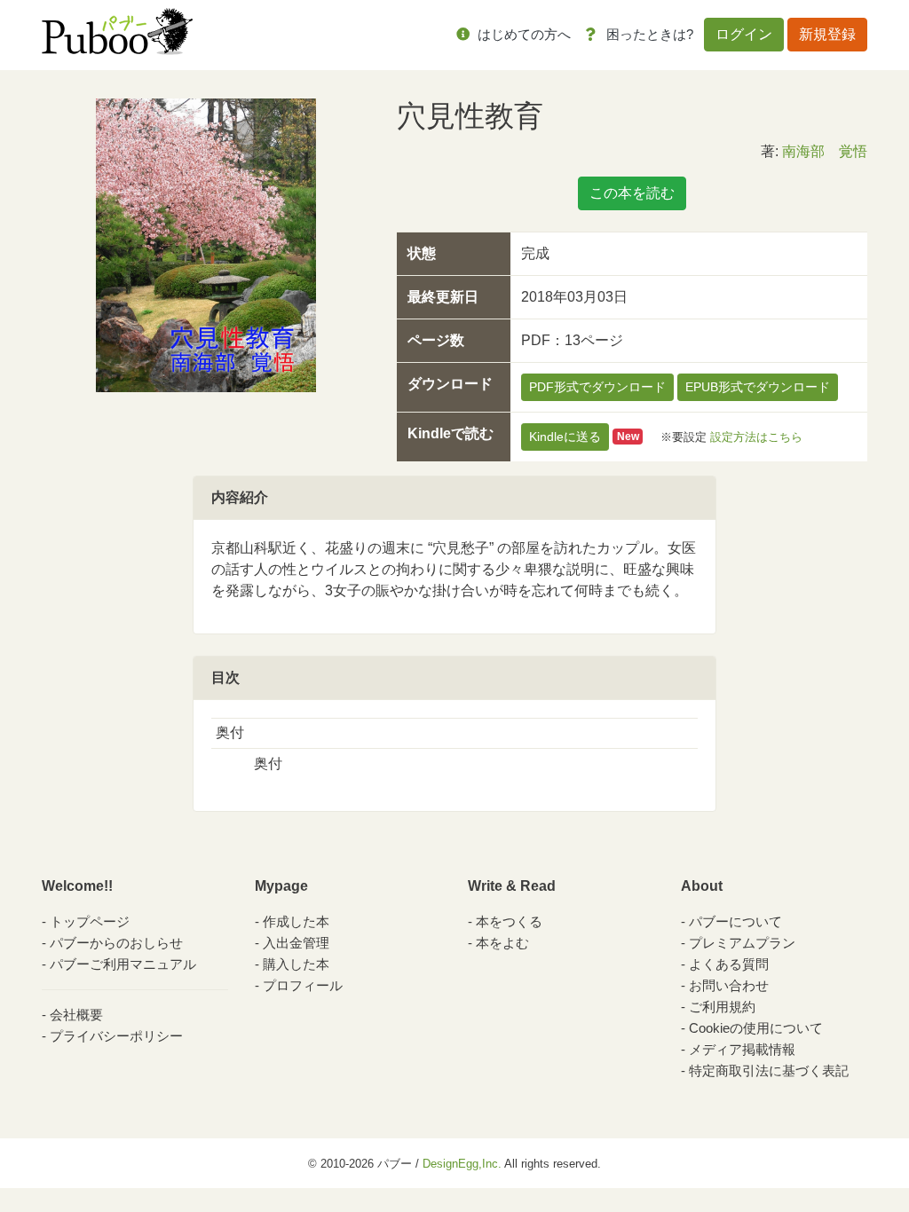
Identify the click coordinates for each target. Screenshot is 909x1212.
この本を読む (632, 193)
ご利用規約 (722, 1006)
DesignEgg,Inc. (462, 1163)
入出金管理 (296, 942)
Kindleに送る (565, 436)
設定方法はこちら (756, 436)
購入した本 (296, 964)
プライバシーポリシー (116, 1035)
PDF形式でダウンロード (597, 387)
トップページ (90, 921)
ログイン (743, 34)
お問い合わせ (729, 985)
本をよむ (502, 942)
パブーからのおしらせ (116, 942)
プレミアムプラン (742, 942)
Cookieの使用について (756, 1027)
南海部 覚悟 (824, 151)
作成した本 (296, 921)
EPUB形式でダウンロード (757, 387)
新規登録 (827, 34)
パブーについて (735, 921)
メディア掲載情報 (742, 1049)
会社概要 (76, 1014)
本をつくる (509, 921)
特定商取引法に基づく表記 (769, 1070)
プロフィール (303, 985)
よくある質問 (729, 964)
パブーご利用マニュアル (123, 964)
